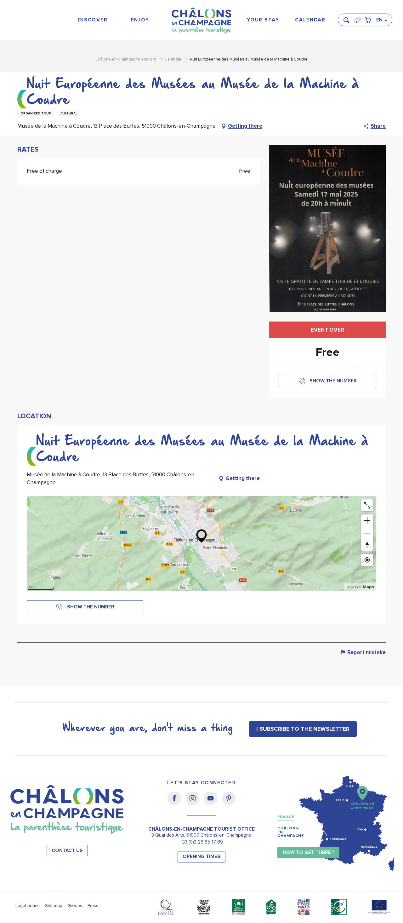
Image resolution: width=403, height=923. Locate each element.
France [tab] (285, 817)
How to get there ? (308, 853)
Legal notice (27, 905)
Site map (53, 905)
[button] (348, 17)
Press (93, 905)
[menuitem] (92, 20)
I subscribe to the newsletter (302, 728)
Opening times (201, 857)
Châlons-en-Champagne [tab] (290, 832)
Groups (75, 905)
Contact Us (67, 851)
